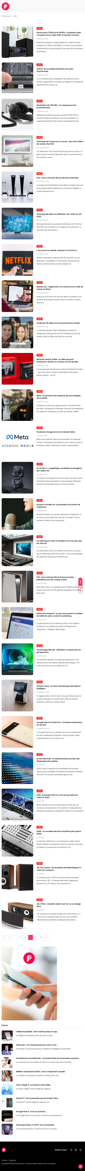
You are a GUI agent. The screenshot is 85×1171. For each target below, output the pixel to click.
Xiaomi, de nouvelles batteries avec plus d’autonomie (55, 70)
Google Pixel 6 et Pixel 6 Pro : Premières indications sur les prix (59, 723)
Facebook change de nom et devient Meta (56, 432)
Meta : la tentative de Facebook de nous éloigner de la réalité (59, 396)
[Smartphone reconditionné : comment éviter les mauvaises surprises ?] (7, 1062)
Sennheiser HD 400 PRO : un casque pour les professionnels (56, 106)
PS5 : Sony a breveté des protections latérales (57, 178)
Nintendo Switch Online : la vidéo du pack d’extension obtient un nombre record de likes (57, 360)
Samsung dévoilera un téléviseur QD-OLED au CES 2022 (59, 215)
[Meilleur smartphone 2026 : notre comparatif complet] (7, 1076)
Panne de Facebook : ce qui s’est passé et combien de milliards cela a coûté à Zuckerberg (60, 614)
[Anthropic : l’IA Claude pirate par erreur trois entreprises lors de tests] (7, 1049)
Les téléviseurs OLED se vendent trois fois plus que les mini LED (59, 542)
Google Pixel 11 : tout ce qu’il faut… (31, 1111)
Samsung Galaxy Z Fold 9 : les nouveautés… (35, 1125)
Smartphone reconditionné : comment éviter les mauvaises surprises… (48, 1058)
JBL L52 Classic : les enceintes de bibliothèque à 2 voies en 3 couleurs (59, 868)
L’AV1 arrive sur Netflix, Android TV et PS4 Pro (57, 250)
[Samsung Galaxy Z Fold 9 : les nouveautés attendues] (7, 1129)
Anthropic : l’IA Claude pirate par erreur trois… (36, 1045)
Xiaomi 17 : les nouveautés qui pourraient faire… (37, 1098)
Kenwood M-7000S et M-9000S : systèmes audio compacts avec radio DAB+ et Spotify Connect (59, 33)
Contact (4, 1160)
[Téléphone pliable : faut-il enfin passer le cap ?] (7, 1036)
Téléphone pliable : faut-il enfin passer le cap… (37, 1031)
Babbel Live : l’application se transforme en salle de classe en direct (60, 287)
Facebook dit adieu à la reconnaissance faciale (58, 323)
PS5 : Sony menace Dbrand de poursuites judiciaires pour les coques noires (55, 578)
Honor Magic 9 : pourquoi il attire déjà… (33, 1085)
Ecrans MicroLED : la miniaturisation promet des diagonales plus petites (58, 759)
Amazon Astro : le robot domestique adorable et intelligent (59, 687)
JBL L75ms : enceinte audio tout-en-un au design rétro (59, 905)
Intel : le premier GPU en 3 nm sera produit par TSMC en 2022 (57, 796)
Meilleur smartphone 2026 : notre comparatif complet (40, 1071)
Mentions (13, 1160)
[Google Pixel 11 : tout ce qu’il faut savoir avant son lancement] (7, 1115)
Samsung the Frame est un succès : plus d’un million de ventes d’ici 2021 (60, 142)
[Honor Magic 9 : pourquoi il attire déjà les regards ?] (7, 1089)
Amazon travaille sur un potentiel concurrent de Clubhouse (58, 505)
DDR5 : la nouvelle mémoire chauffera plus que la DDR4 (59, 832)
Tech (39, 28)
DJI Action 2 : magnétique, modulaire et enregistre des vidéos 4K (59, 469)
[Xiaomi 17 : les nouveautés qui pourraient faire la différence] (7, 1102)
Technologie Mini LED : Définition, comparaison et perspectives (59, 651)
